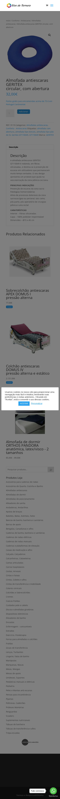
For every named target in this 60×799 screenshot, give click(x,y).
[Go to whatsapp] (53, 790)
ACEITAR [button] (24, 404)
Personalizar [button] (36, 403)
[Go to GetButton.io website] (53, 796)
